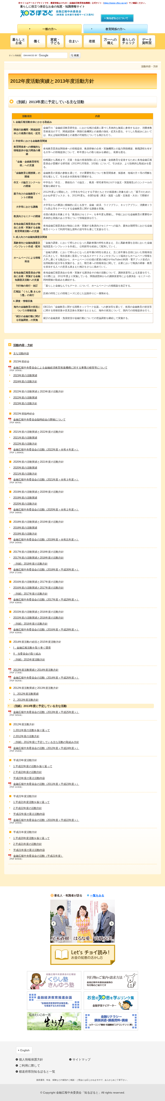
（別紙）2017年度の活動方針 (30, 593)
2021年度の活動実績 (25, 437)
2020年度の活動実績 (25, 467)
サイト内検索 (15, 55)
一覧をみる (97, 895)
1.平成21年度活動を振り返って (31, 802)
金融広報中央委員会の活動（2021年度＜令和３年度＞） (46, 479)
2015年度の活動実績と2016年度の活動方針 (38, 617)
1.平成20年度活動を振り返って (31, 838)
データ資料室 (147, 41)
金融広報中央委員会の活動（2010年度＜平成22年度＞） (46, 820)
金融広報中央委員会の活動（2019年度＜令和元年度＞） (46, 539)
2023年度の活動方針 (25, 403)
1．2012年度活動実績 (26, 693)
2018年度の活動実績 (25, 527)
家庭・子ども (55, 41)
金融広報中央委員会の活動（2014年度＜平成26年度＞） (46, 677)
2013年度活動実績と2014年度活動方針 (36, 669)
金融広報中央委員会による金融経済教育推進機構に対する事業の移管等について (60, 367)
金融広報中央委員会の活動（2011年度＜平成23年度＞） (46, 783)
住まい (73, 41)
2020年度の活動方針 (25, 503)
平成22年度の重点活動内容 (29, 813)
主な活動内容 (21, 353)
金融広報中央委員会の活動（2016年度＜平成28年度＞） (46, 629)
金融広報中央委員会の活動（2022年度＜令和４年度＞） (46, 449)
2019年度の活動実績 (25, 497)
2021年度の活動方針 (25, 473)
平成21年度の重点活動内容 (29, 850)
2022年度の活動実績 (25, 397)
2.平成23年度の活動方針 (27, 772)
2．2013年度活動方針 (26, 699)
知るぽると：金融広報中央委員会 (57, 13)
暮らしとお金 (18, 41)
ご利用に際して (29, 1065)
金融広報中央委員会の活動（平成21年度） (38, 855)
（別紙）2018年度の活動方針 (30, 563)
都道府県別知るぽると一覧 (37, 1071)
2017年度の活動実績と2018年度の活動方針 (38, 557)
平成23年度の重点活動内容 (29, 778)
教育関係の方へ (115, 29)
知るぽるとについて (117, 18)
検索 (76, 55)
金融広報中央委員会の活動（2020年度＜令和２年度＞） (46, 509)
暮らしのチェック (128, 41)
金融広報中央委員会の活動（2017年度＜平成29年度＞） (46, 599)
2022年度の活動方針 (25, 443)
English (25, 1050)
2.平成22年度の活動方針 (27, 808)
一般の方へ (49, 29)
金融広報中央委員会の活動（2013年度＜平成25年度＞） (46, 712)
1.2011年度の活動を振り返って (31, 730)
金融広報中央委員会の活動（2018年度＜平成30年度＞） (46, 569)
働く (37, 41)
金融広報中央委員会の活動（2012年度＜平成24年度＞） (46, 748)
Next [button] (111, 923)
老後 (92, 41)
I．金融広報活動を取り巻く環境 (32, 647)
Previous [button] (53, 923)
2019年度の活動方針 (25, 533)
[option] (64, 921)
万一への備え (110, 41)
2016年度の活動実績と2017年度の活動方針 (38, 587)
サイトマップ (81, 1059)
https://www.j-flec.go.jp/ (115, 3)
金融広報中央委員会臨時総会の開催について (39, 419)
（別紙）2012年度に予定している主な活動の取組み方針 (46, 742)
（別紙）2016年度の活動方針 (30, 623)
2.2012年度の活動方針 (26, 736)
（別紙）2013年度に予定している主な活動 (39, 706)
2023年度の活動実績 (25, 375)
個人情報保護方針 (31, 1059)
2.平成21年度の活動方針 (27, 843)
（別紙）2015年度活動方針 (29, 659)
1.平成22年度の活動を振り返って (32, 766)
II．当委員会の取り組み (27, 653)
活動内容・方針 (23, 345)
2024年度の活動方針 (25, 381)
